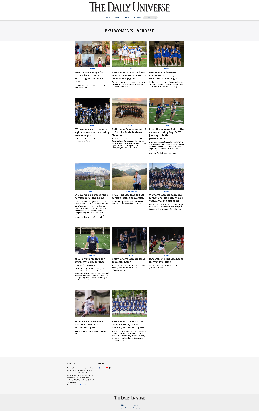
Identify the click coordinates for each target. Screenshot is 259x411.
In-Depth (137, 18)
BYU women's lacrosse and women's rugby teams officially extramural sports (128, 324)
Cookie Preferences (134, 408)
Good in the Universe (129, 191)
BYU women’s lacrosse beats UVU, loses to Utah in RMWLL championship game (129, 75)
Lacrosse (92, 191)
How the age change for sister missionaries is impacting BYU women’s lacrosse (89, 77)
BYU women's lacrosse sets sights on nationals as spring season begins (92, 132)
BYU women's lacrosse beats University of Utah (166, 260)
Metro (117, 18)
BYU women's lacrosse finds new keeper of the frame (91, 196)
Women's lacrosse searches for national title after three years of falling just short (166, 198)
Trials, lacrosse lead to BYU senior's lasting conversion (128, 196)
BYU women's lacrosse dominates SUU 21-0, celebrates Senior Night (163, 75)
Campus (107, 18)
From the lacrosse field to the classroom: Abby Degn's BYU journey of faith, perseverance (166, 133)
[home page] (129, 9)
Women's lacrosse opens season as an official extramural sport (89, 324)
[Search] (155, 17)
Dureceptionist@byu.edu (83, 385)
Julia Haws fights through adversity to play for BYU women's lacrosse (90, 262)
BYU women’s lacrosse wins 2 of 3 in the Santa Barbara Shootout (129, 132)
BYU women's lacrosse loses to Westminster (128, 260)
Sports (126, 18)
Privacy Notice (122, 408)
